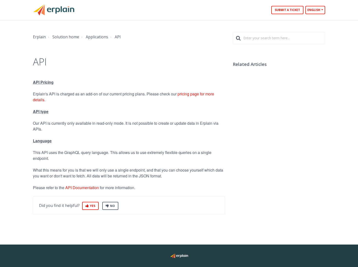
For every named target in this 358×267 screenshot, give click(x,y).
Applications (97, 37)
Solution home (65, 37)
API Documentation (82, 187)
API (118, 37)
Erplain (39, 37)
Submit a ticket (287, 10)
